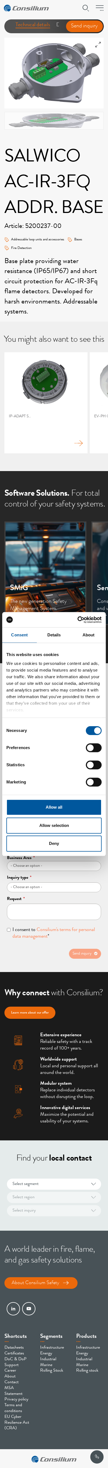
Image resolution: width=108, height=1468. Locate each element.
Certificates (14, 1353)
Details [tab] (54, 635)
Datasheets (14, 1348)
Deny (54, 843)
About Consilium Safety (35, 1283)
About (10, 1376)
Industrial (48, 1359)
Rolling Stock (51, 1371)
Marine (46, 1365)
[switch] (94, 747)
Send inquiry (84, 26)
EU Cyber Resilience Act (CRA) (16, 1423)
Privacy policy (16, 1399)
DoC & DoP (15, 1359)
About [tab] (89, 635)
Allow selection (54, 825)
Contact (11, 1382)
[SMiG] (45, 573)
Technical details (33, 25)
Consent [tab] (19, 635)
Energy (46, 1353)
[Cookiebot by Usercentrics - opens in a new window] (78, 619)
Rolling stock (87, 1371)
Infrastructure (52, 1348)
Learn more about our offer (30, 1013)
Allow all (54, 807)
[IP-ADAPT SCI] (46, 403)
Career (10, 1371)
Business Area (21, 858)
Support (11, 1365)
